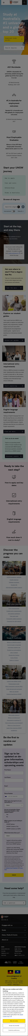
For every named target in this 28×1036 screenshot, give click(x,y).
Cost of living (14, 657)
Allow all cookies (14, 1021)
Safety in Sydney (14, 660)
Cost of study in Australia (14, 645)
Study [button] (4, 930)
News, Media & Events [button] (9, 935)
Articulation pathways (14, 613)
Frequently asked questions (14, 619)
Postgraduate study (14, 684)
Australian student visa (14, 647)
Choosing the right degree (14, 621)
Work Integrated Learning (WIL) (14, 686)
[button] (14, 39)
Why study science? (14, 715)
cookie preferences (13, 253)
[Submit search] (18, 207)
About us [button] (5, 940)
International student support (14, 587)
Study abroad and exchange (14, 689)
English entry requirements (14, 611)
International (7, 211)
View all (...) (21, 211)
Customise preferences (14, 1030)
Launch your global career (14, 681)
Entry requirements (14, 608)
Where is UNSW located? (14, 642)
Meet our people (14, 691)
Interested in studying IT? (14, 720)
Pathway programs (14, 582)
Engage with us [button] (7, 925)
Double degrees (14, 580)
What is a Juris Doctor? (14, 725)
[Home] (14, 2)
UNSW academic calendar (14, 577)
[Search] (24, 2)
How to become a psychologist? (14, 723)
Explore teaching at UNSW (14, 694)
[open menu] (3, 2)
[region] (14, 1011)
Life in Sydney (14, 652)
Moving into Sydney (14, 655)
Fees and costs (14, 616)
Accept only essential (14, 1025)
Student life (14, 585)
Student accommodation (14, 650)
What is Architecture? (14, 717)
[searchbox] (10, 207)
